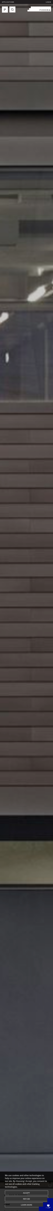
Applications (8, 2)
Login (48, 2)
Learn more (26, 1205)
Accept (26, 1193)
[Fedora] (39, 8)
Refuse (26, 1199)
